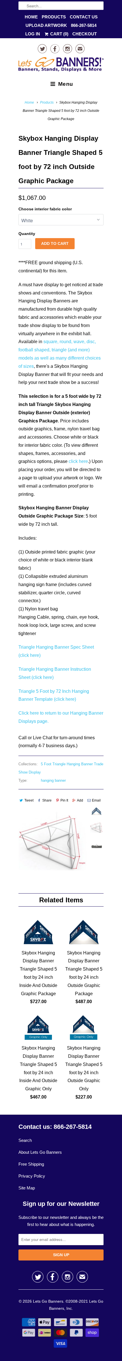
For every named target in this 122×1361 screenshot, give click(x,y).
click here (78, 461)
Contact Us (84, 16)
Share (47, 800)
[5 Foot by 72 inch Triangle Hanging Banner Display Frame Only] (52, 841)
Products (54, 16)
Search (25, 1140)
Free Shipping (31, 1164)
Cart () (58, 33)
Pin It (64, 800)
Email (96, 800)
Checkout (84, 33)
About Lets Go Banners (40, 1152)
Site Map (26, 1187)
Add (80, 800)
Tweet (28, 800)
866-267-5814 (83, 25)
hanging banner (53, 780)
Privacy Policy (31, 1176)
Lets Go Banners (48, 1301)
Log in (32, 33)
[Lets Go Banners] (61, 65)
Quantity (26, 233)
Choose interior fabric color (45, 209)
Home (31, 16)
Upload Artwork (46, 25)
